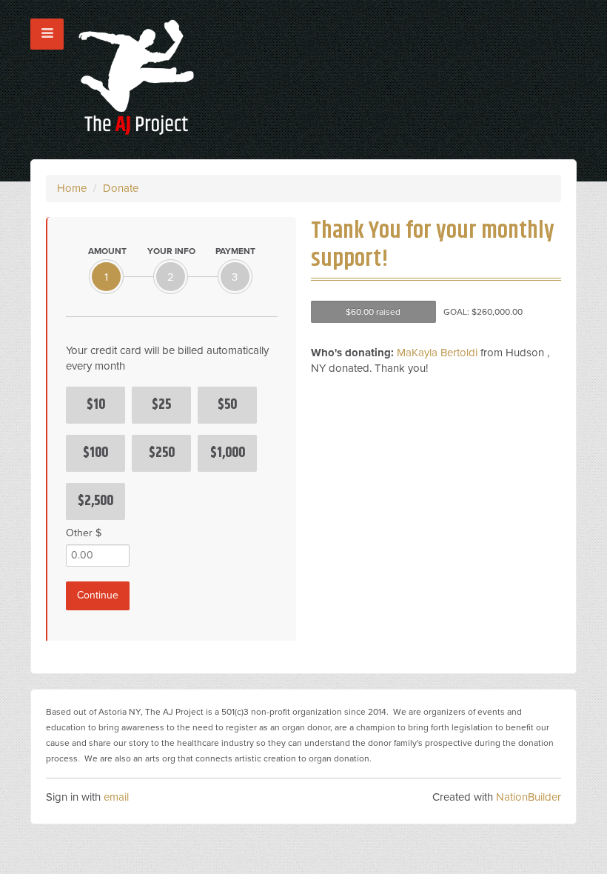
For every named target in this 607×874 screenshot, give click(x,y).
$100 (95, 453)
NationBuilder (528, 797)
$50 (227, 405)
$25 (161, 405)
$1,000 (227, 453)
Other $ (83, 533)
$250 (162, 453)
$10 (96, 405)
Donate (120, 188)
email (116, 797)
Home (72, 188)
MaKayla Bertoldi (437, 352)
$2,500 (95, 501)
